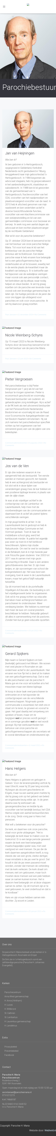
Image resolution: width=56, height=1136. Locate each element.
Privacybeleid (10, 1047)
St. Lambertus (10, 1017)
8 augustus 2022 (36, 443)
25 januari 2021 (35, 911)
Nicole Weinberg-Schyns (24, 335)
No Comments (40, 315)
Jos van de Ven (17, 466)
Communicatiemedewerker (16, 443)
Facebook (9, 1055)
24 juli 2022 (34, 631)
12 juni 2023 (23, 359)
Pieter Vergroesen (19, 379)
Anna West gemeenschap (16, 996)
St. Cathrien (9, 1013)
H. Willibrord (10, 1009)
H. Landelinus (10, 1025)
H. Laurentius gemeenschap (17, 1021)
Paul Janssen (11, 315)
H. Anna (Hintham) (13, 1000)
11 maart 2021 (35, 745)
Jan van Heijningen (19, 153)
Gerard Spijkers (17, 654)
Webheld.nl (50, 1130)
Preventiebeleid (11, 1051)
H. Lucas (8, 1005)
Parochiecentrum (12, 992)
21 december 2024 (26, 315)
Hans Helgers (15, 768)
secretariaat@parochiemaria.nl (17, 1092)
